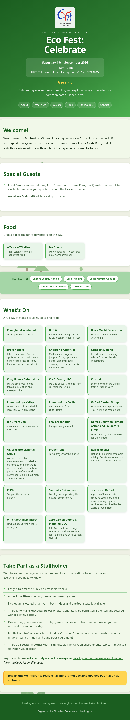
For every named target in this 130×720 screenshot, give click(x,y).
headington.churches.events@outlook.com (98, 658)
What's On (40, 104)
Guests (57, 104)
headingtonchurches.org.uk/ (39, 703)
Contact (104, 104)
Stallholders (87, 104)
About (24, 104)
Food (70, 104)
